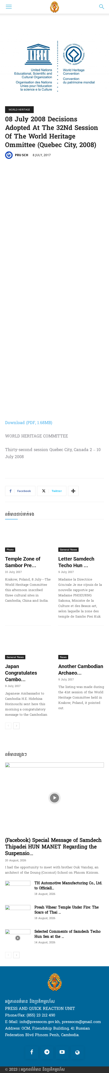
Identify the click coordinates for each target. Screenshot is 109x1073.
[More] (73, 491)
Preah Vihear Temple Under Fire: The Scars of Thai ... (66, 910)
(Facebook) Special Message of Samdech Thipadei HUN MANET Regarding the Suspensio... (53, 847)
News (63, 657)
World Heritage (19, 109)
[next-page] (16, 726)
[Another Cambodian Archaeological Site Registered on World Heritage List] (81, 645)
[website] (77, 1052)
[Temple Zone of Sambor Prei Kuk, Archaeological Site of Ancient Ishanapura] (28, 538)
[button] (9, 7)
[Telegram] (47, 1052)
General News (68, 549)
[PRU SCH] (9, 155)
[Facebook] (31, 1052)
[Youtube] (62, 1052)
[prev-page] (8, 726)
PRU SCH (21, 155)
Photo (10, 549)
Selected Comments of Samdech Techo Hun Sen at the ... (67, 934)
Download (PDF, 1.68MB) (28, 422)
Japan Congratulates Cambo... (21, 672)
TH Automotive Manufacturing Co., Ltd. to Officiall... (68, 885)
